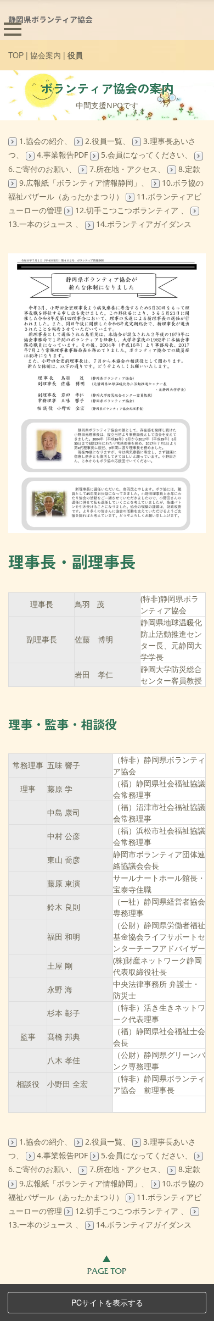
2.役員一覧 (103, 141)
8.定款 (189, 169)
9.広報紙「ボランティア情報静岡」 (80, 182)
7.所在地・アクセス (123, 169)
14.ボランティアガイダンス (144, 224)
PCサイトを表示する (107, 1302)
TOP (16, 54)
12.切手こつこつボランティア (128, 210)
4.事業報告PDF (62, 154)
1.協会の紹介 (41, 141)
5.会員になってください (142, 154)
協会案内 (45, 54)
